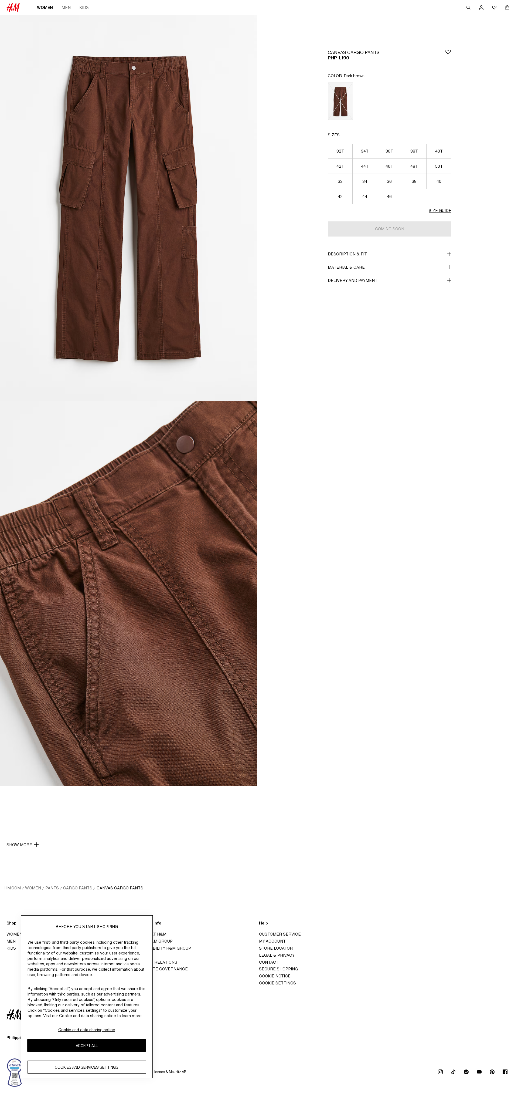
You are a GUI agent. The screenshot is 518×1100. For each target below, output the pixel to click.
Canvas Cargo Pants (120, 888)
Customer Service (280, 934)
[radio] (340, 101)
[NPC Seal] (14, 1072)
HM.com (12, 888)
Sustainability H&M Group (162, 948)
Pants (52, 888)
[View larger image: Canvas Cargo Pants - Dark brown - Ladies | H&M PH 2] (128, 593)
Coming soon (389, 229)
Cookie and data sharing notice (86, 1029)
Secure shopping (278, 969)
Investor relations (155, 962)
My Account (272, 941)
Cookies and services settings (86, 1067)
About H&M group (153, 941)
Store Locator (276, 948)
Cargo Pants (77, 888)
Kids (84, 7)
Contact (268, 962)
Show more (19, 844)
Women (45, 7)
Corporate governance (160, 969)
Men (66, 7)
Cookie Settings (277, 983)
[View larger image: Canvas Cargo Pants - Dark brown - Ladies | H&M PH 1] (128, 208)
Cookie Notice (275, 976)
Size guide (440, 210)
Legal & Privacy (277, 955)
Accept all (87, 1045)
